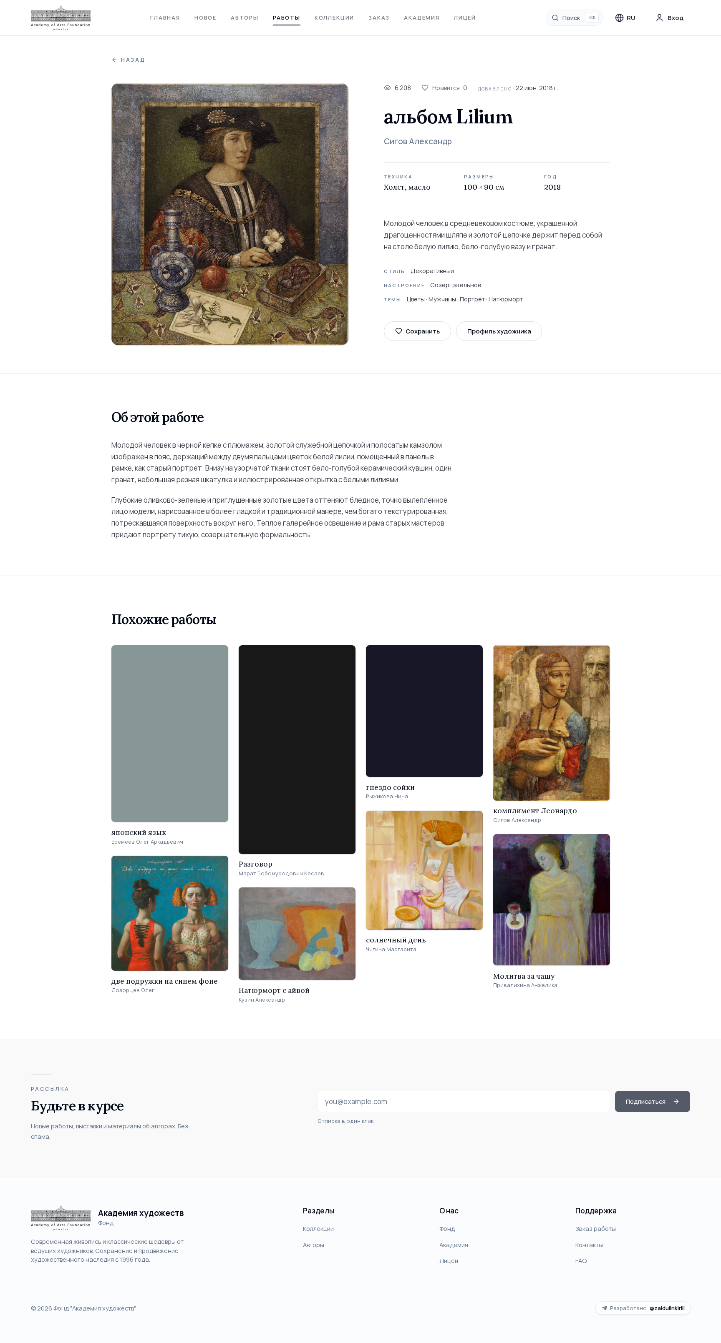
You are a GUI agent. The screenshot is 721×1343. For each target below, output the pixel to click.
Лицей (465, 17)
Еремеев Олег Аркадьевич (147, 841)
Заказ (379, 17)
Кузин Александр (262, 999)
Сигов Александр (418, 141)
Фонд (447, 1228)
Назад (133, 59)
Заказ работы (595, 1228)
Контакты (589, 1244)
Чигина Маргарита (391, 949)
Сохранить (423, 331)
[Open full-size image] (230, 214)
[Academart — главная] (61, 17)
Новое (205, 17)
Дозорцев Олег (132, 990)
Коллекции (334, 17)
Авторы (245, 17)
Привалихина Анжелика (525, 985)
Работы (286, 17)
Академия (422, 17)
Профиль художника (499, 331)
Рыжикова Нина (387, 796)
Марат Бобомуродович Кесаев (281, 873)
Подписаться (646, 1101)
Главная (165, 17)
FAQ (581, 1260)
